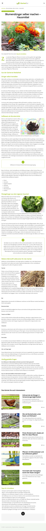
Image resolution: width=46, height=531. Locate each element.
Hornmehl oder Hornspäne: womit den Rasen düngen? (31, 472)
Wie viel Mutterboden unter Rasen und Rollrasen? (31, 415)
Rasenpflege (6, 426)
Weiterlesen (27, 407)
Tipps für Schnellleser (21, 54)
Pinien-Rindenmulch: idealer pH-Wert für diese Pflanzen (33, 434)
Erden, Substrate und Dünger (8, 11)
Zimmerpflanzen (7, 464)
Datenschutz (15, 527)
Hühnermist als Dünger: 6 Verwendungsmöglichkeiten (31, 396)
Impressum (21, 527)
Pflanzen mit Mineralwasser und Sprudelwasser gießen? (33, 453)
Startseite (3, 8)
